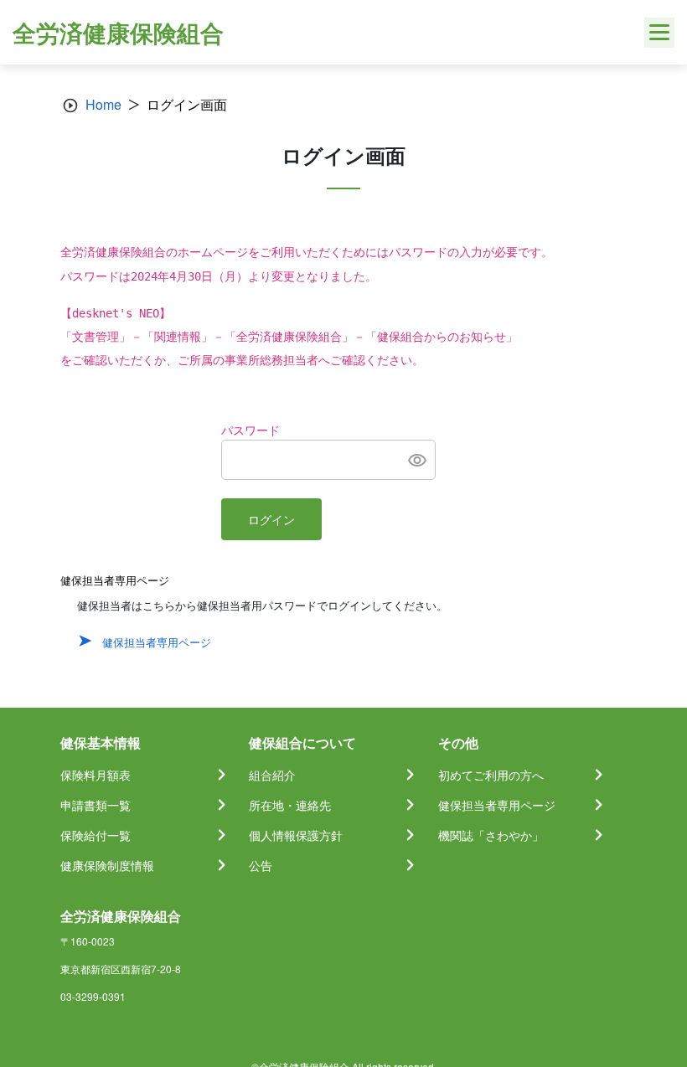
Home (103, 104)
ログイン (271, 520)
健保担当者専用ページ (156, 642)
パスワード (250, 430)
